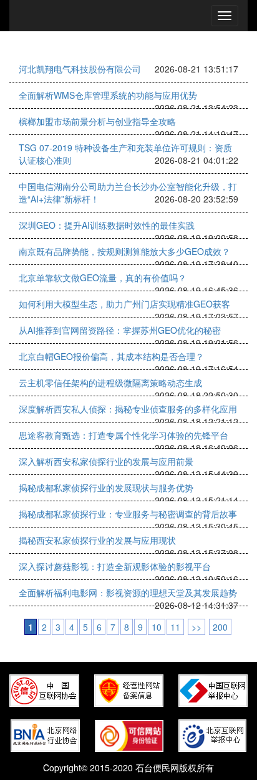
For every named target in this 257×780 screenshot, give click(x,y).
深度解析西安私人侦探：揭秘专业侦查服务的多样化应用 (128, 408)
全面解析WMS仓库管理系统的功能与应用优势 (108, 95)
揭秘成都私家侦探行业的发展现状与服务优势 (106, 487)
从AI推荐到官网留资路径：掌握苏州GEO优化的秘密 (120, 330)
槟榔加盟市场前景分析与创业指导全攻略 (97, 121)
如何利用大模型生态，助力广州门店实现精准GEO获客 (124, 304)
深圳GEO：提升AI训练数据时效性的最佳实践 (107, 225)
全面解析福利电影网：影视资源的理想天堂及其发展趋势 (128, 592)
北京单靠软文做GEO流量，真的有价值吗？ (103, 277)
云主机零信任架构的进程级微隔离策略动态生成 (110, 382)
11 (175, 627)
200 (220, 627)
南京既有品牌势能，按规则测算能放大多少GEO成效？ (124, 251)
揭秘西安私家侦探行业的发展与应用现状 (97, 540)
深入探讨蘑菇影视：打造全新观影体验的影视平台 (115, 566)
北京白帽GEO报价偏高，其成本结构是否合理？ (111, 356)
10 (157, 627)
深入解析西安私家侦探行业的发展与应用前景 (106, 461)
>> (196, 627)
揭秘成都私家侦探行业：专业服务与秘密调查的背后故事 (128, 514)
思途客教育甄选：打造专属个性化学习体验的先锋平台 (123, 435)
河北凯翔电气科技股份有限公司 (80, 68)
